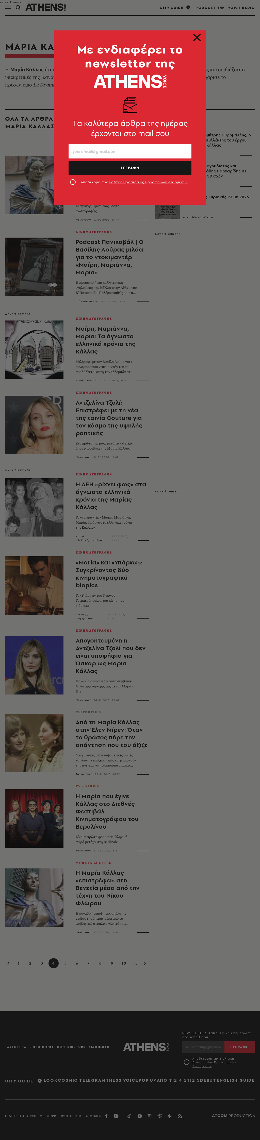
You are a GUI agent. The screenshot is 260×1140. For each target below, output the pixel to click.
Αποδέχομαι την (134, 182)
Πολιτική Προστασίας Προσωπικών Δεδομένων (148, 182)
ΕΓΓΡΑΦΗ (130, 167)
